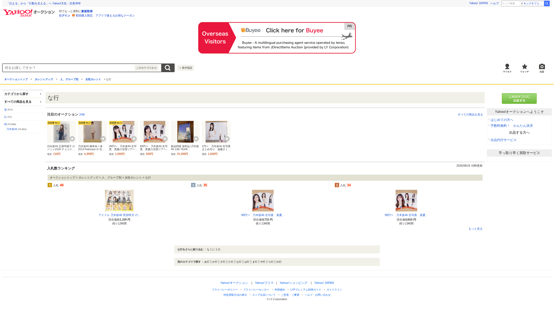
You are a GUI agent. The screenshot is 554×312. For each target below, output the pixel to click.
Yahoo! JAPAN (478, 3)
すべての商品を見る (470, 114)
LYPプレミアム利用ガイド (305, 289)
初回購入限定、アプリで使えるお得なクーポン (105, 15)
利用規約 (280, 289)
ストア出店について (264, 294)
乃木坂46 (11, 129)
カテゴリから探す (16, 94)
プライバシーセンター (256, 289)
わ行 (279, 261)
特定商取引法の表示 (235, 294)
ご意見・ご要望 (290, 294)
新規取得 (87, 11)
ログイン (64, 15)
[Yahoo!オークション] (29, 10)
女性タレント (93, 79)
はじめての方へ (502, 120)
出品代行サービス (504, 140)
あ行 (206, 261)
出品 (542, 71)
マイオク (507, 71)
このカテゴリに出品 (519, 98)
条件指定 (185, 67)
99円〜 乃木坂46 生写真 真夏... (263, 215)
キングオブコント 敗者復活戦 (533, 3)
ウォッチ (524, 71)
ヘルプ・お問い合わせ (318, 294)
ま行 (255, 261)
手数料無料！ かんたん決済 (512, 125)
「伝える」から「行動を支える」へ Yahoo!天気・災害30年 (43, 3)
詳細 (82, 114)
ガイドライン (334, 289)
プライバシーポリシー (225, 289)
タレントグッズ (44, 79)
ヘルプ (494, 3)
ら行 (271, 261)
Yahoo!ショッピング (293, 282)
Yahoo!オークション (234, 282)
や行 (263, 261)
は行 (247, 261)
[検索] (547, 3)
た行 (231, 261)
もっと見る (476, 228)
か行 (214, 261)
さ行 (222, 261)
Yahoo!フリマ (264, 282)
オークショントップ (16, 79)
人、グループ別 (69, 79)
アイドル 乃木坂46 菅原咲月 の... (119, 215)
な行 (239, 261)
